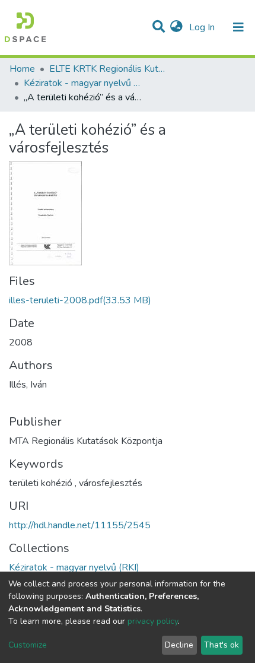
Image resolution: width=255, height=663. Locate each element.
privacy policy (153, 621)
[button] (176, 27)
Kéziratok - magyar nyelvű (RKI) (83, 83)
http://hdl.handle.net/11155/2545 (80, 525)
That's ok (221, 645)
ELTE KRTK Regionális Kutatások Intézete (108, 68)
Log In (203, 27)
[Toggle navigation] (238, 27)
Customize (27, 645)
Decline (179, 645)
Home (22, 68)
